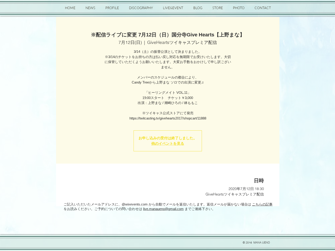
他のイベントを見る (167, 143)
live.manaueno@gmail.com (163, 209)
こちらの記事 (262, 204)
